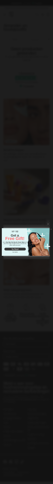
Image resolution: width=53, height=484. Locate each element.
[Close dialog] (51, 229)
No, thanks (15, 252)
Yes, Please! (15, 249)
